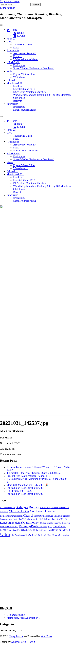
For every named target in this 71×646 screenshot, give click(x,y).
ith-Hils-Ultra (53, 519)
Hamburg (39, 515)
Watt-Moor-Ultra (22, 535)
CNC (9, 41)
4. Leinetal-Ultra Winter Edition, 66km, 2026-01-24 (33, 473)
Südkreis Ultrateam (41, 530)
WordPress (46, 636)
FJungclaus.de (7, 7)
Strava (9, 530)
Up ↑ (32, 641)
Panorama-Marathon (9, 526)
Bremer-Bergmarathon (49, 508)
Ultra (5, 534)
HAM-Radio (13, 62)
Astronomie (13, 50)
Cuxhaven (37, 511)
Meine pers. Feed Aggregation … (24, 617)
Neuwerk (46, 523)
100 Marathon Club (7, 508)
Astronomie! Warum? (24, 53)
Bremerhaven (63, 508)
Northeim (54, 523)
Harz (10, 519)
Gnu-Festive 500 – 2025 (19, 490)
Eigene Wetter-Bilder (24, 74)
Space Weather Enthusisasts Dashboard (33, 68)
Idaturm (31, 519)
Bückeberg (4, 512)
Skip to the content (9, 1)
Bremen (34, 507)
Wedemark (33, 535)
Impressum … (14, 103)
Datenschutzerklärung (24, 109)
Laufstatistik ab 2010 (24, 89)
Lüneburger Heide (11, 522)
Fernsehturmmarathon (11, 515)
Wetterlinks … (20, 77)
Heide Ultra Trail (19, 519)
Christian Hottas (19, 511)
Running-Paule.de (30, 526)
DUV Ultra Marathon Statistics (29, 92)
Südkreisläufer (26, 530)
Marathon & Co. (15, 83)
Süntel (54, 529)
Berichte (17, 100)
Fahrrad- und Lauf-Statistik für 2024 (25, 493)
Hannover (4, 519)
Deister (50, 511)
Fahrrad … (12, 80)
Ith (36, 519)
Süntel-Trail (64, 530)
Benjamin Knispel (16, 614)
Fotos (16, 47)
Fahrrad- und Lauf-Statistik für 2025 (25, 488)
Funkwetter (19, 65)
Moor (39, 522)
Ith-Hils (42, 519)
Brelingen (22, 507)
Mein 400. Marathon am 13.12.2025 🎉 (27, 485)
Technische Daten (22, 44)
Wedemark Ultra (44, 535)
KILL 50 (63, 519)
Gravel (28, 515)
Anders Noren (18, 641)
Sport (50, 527)
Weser (54, 535)
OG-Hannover (64, 523)
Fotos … (11, 38)
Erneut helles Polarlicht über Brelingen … (28, 476)
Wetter (10, 71)
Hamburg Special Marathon (57, 516)
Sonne (44, 526)
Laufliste (17, 86)
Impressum (19, 106)
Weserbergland (63, 535)
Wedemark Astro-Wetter (25, 59)
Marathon (29, 522)
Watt (13, 535)
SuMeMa (16, 530)
